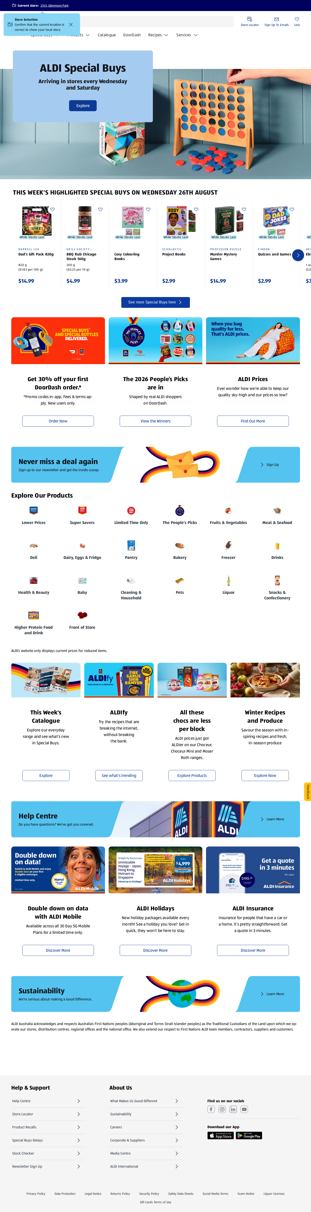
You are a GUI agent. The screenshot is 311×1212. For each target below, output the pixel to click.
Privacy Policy (35, 1193)
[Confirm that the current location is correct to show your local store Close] (70, 24)
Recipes (155, 35)
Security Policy (149, 1193)
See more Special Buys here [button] (152, 302)
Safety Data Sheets (180, 1193)
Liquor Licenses (274, 1193)
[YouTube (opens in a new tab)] (244, 1109)
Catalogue (107, 36)
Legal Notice (93, 1193)
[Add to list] (52, 209)
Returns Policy (120, 1193)
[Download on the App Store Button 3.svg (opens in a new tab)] (220, 1135)
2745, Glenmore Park (55, 5)
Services (183, 35)
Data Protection (65, 1193)
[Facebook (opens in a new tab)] (211, 1109)
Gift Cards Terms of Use (155, 1202)
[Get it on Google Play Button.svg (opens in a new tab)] (249, 1135)
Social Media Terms (215, 1193)
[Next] (298, 255)
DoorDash (132, 36)
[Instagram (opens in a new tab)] (222, 1109)
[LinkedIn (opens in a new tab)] (233, 1109)
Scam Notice (246, 1193)
